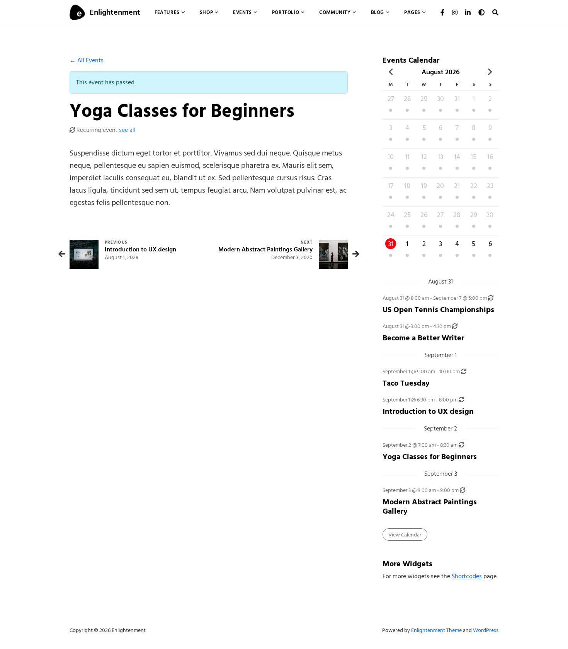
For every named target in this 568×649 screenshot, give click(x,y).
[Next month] (490, 72)
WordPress (485, 630)
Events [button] (242, 12)
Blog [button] (377, 12)
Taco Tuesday (406, 383)
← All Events (87, 60)
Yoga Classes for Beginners (430, 456)
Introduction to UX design (428, 411)
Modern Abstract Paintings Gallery (430, 506)
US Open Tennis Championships (438, 309)
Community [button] (334, 12)
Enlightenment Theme (436, 630)
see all (127, 130)
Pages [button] (412, 12)
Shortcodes (467, 576)
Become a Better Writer (423, 338)
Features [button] (167, 12)
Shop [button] (206, 12)
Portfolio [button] (285, 12)
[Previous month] (391, 72)
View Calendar (405, 535)
